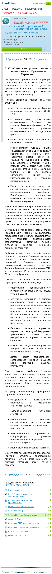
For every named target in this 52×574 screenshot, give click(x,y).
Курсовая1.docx (15, 490)
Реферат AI (8, 13)
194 (47, 523)
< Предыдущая (14, 59)
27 (47, 519)
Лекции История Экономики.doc (22, 515)
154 (47, 531)
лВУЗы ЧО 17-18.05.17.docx (21, 507)
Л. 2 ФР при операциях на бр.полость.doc (20, 501)
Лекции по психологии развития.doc (24, 527)
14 (47, 494)
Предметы (16, 8)
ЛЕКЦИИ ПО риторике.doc (20, 531)
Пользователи (33, 8)
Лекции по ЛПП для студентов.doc (23, 523)
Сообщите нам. (34, 23)
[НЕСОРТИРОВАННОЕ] (26, 33)
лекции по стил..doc (17, 535)
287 (47, 527)
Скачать (22, 48)
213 (47, 515)
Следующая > (42, 59)
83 (47, 511)
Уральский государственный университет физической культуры (31, 27)
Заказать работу (27, 13)
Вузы (5, 8)
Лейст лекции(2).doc (17, 511)
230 (47, 535)
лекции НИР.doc (15, 519)
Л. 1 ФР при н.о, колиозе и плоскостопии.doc (20, 495)
